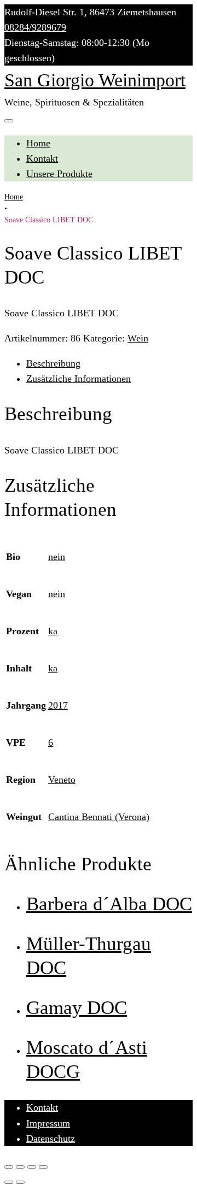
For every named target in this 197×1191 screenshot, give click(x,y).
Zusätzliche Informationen (78, 378)
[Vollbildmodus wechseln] (31, 1167)
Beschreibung (53, 363)
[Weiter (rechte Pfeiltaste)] (20, 1182)
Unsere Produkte (59, 173)
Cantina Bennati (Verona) (98, 816)
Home (38, 143)
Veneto (62, 779)
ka (52, 631)
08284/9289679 (35, 27)
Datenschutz (50, 1138)
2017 (58, 705)
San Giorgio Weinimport (95, 80)
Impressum (48, 1123)
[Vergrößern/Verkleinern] (43, 1167)
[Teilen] (20, 1167)
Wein (138, 338)
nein (56, 556)
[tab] (109, 363)
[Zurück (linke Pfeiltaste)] (8, 1182)
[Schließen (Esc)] (8, 1167)
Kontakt (42, 158)
